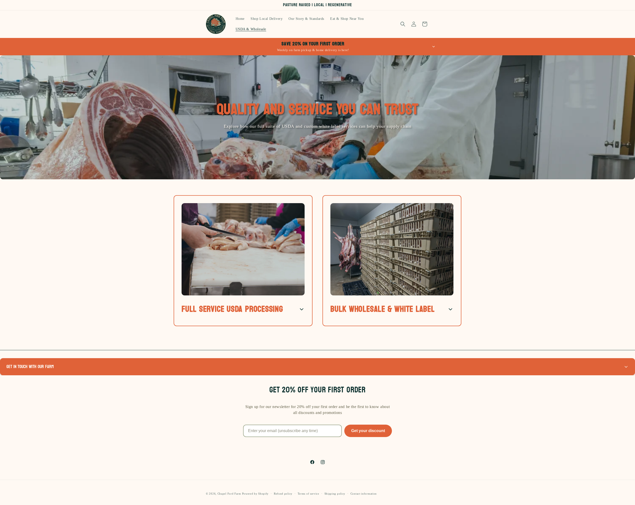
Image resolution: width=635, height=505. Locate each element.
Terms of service (308, 493)
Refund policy (283, 493)
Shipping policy (335, 493)
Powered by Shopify (255, 493)
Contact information (363, 493)
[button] (402, 24)
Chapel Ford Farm (229, 493)
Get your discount (368, 431)
